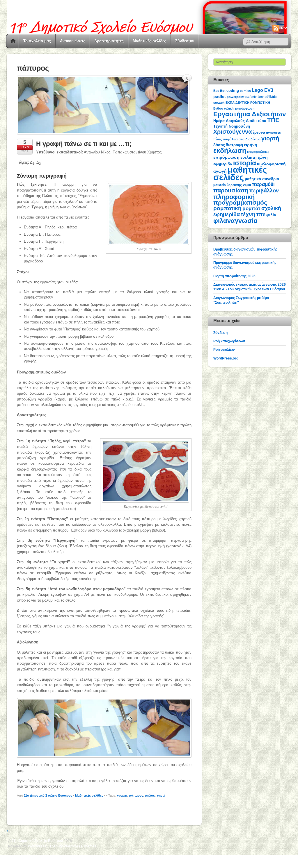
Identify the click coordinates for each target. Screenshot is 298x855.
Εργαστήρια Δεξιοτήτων (249, 114)
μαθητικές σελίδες (240, 173)
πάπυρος (136, 795)
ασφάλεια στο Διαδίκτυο (241, 139)
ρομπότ (251, 208)
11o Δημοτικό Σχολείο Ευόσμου (48, 795)
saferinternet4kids (261, 96)
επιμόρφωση (226, 157)
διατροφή (234, 145)
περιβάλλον (264, 191)
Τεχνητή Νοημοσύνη (231, 126)
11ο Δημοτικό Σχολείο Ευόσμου (37, 841)
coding (232, 90)
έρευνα (259, 132)
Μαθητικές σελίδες (149, 41)
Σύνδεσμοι (184, 41)
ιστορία (244, 163)
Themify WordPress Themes (73, 846)
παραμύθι (263, 184)
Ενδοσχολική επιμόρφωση (234, 108)
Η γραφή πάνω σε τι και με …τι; (84, 143)
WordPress (37, 846)
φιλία (271, 214)
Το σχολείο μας (37, 41)
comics (245, 90)
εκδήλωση (229, 150)
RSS (284, 28)
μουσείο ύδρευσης (227, 185)
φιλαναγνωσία (235, 220)
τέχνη (248, 214)
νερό (247, 185)
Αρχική (13, 41)
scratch (219, 102)
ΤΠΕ (273, 120)
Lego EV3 (262, 90)
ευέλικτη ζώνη (254, 157)
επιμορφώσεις (258, 151)
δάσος (219, 145)
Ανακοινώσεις (72, 41)
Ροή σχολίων (224, 349)
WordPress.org (225, 358)
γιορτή (270, 138)
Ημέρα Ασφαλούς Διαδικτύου (239, 121)
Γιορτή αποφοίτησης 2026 (234, 276)
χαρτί (161, 795)
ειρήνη (250, 144)
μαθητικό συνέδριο (262, 179)
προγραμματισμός (240, 202)
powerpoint (235, 97)
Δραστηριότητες (109, 41)
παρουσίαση (230, 190)
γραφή (122, 795)
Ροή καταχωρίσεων (229, 341)
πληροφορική (234, 197)
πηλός (150, 795)
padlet (219, 96)
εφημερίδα (222, 164)
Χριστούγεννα (232, 131)
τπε (260, 214)
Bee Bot (219, 90)
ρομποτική (227, 208)
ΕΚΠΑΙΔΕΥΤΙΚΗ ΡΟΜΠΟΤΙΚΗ (248, 102)
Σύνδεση (220, 333)
